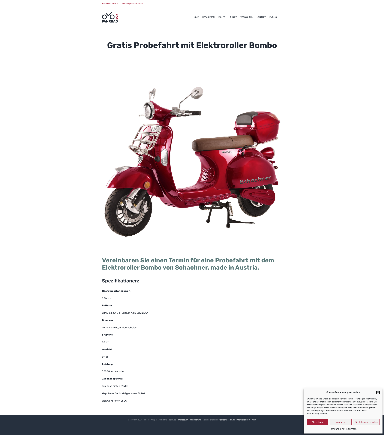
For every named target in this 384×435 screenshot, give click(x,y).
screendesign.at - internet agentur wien (238, 420)
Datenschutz (195, 420)
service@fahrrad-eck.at (132, 4)
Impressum (183, 420)
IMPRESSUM (351, 429)
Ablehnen (340, 422)
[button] (378, 392)
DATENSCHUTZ (338, 429)
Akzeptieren (317, 422)
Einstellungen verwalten (366, 422)
